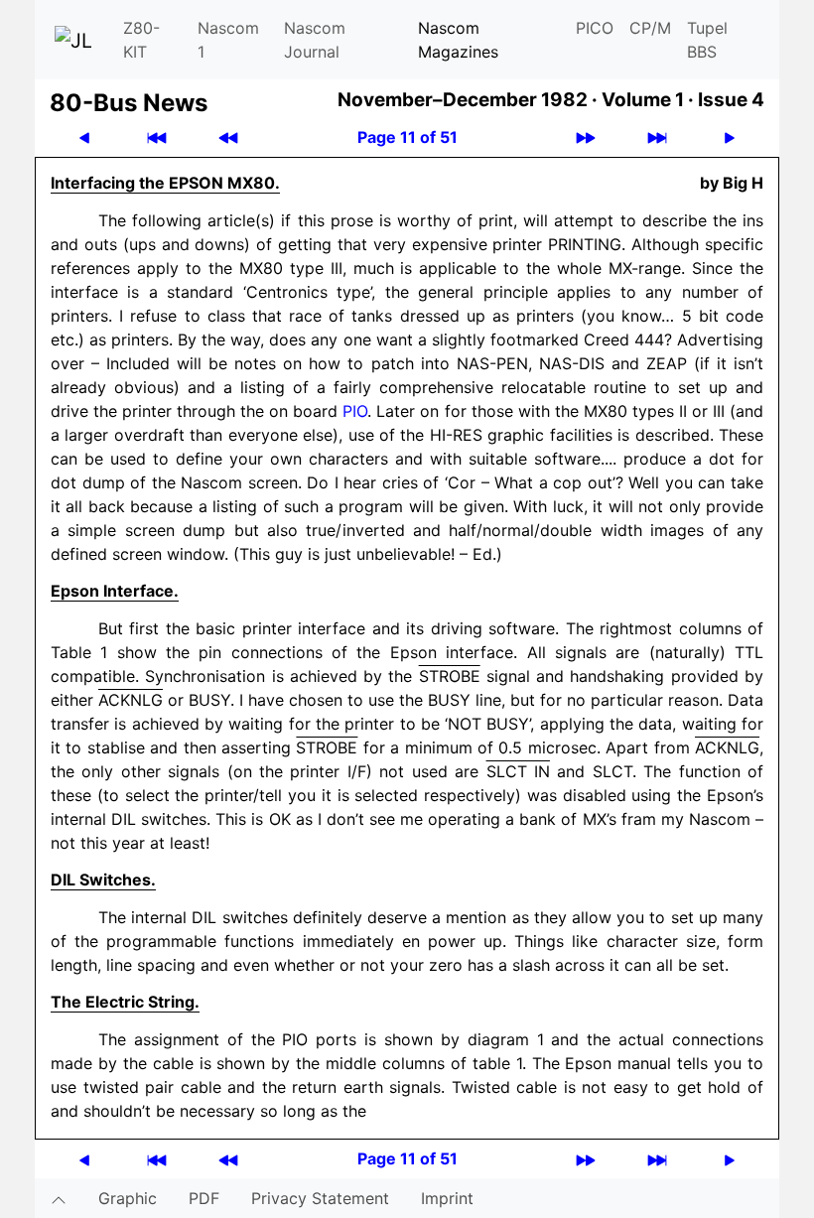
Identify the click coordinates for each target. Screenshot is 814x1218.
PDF (204, 1198)
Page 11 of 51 (407, 137)
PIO (354, 411)
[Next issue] (585, 137)
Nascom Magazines (458, 40)
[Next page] (729, 137)
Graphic (127, 1198)
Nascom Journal (314, 40)
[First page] (157, 137)
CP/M (650, 28)
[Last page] (657, 137)
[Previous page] (84, 137)
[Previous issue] (228, 137)
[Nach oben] (58, 1198)
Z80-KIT (141, 40)
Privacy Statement (320, 1198)
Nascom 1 (228, 40)
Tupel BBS (707, 40)
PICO (594, 28)
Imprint (447, 1198)
